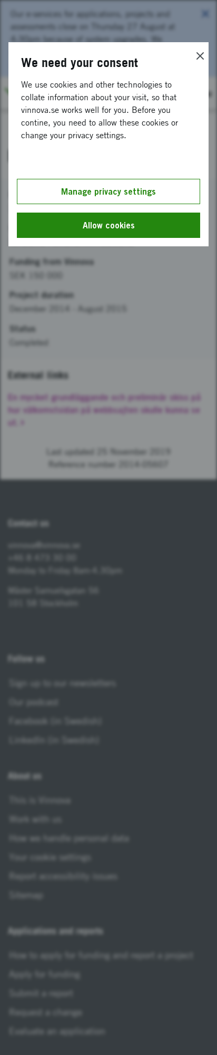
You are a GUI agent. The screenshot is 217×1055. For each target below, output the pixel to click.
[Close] (200, 55)
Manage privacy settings (108, 191)
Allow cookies (109, 225)
